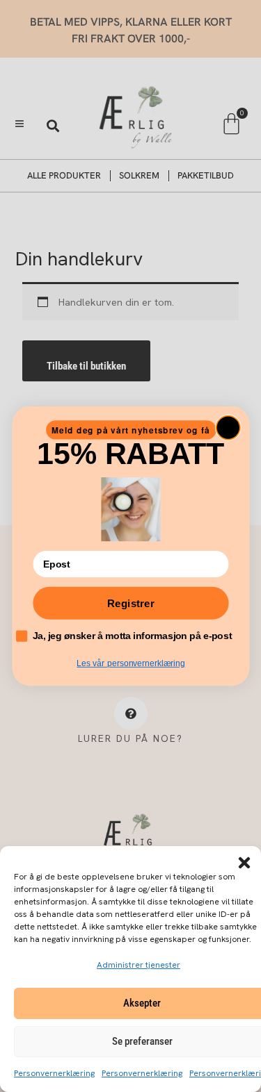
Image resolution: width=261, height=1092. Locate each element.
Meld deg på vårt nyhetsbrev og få (131, 430)
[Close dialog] (227, 427)
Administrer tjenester (138, 964)
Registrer (130, 603)
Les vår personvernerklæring (130, 663)
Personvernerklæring (54, 1073)
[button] (244, 862)
